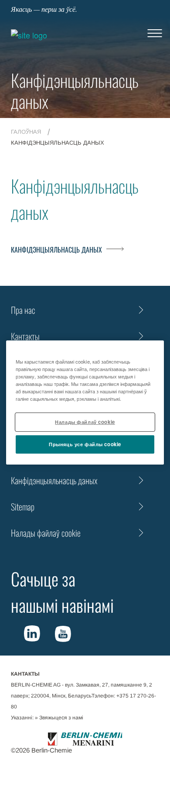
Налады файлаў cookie (85, 421)
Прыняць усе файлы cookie (85, 444)
